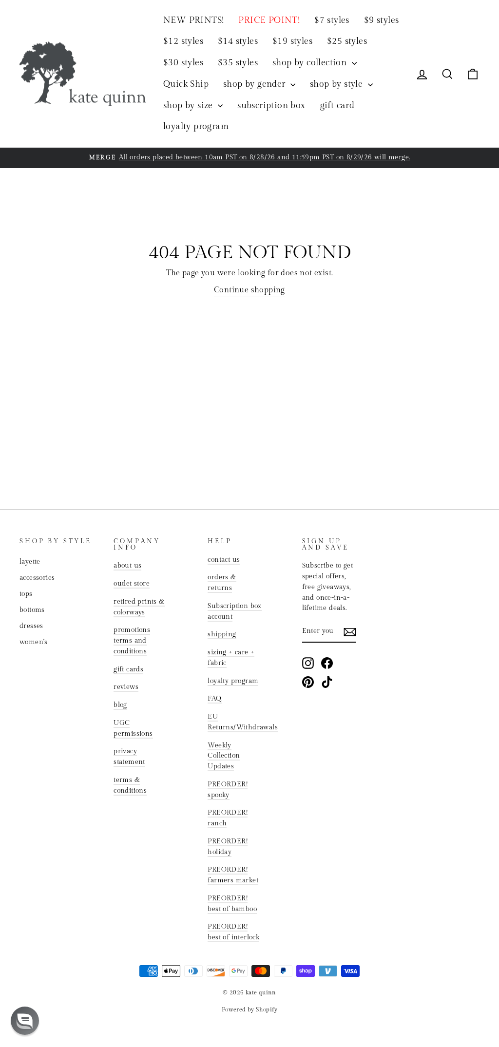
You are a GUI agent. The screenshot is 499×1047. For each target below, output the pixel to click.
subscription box (271, 105)
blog (120, 705)
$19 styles (292, 41)
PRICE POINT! (269, 20)
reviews (126, 687)
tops (26, 594)
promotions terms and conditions (132, 640)
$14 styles (238, 41)
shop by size (189, 105)
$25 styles (347, 41)
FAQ (214, 699)
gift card (337, 105)
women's (33, 642)
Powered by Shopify (249, 1009)
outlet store (132, 584)
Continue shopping (249, 290)
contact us (224, 560)
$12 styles (183, 41)
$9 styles (381, 20)
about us (127, 566)
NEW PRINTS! (193, 20)
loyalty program (196, 126)
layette (29, 562)
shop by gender (255, 84)
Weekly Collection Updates (224, 756)
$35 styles (238, 62)
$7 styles (331, 20)
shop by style (337, 84)
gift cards (128, 669)
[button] (25, 1021)
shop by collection (310, 62)
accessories (37, 578)
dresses (31, 626)
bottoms (32, 610)
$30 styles (183, 62)
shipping (222, 634)
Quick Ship (186, 84)
